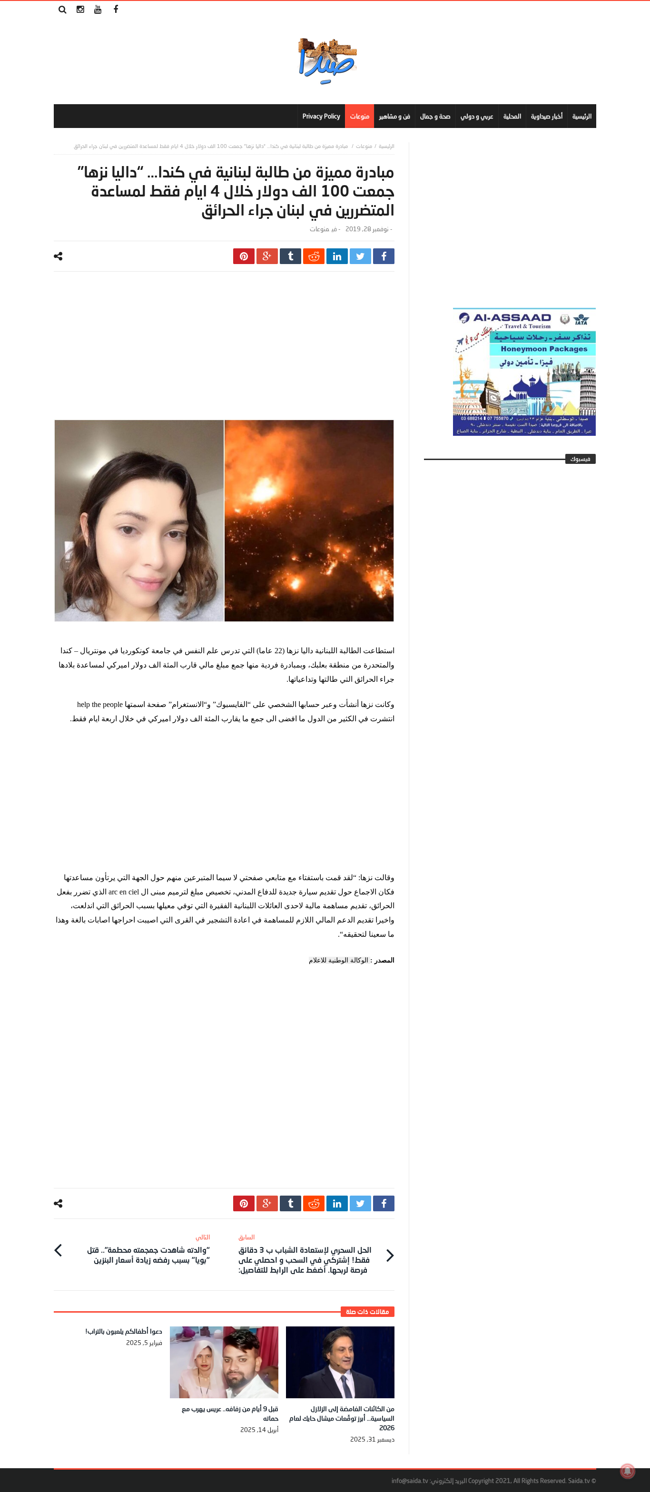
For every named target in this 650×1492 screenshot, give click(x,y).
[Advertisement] (224, 352)
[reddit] (314, 256)
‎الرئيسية (386, 146)
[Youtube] (98, 10)
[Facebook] (115, 10)
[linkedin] (337, 256)
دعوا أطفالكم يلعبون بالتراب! (123, 1331)
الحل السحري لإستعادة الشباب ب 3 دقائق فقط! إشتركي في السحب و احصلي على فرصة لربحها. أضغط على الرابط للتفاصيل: (305, 1253)
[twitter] (360, 256)
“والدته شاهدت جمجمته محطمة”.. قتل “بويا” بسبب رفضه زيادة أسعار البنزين (148, 1248)
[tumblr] (290, 256)
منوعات (364, 146)
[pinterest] (244, 256)
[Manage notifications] (627, 1471)
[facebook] (383, 256)
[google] (267, 256)
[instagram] (80, 10)
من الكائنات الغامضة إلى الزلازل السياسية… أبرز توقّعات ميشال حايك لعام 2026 (341, 1418)
